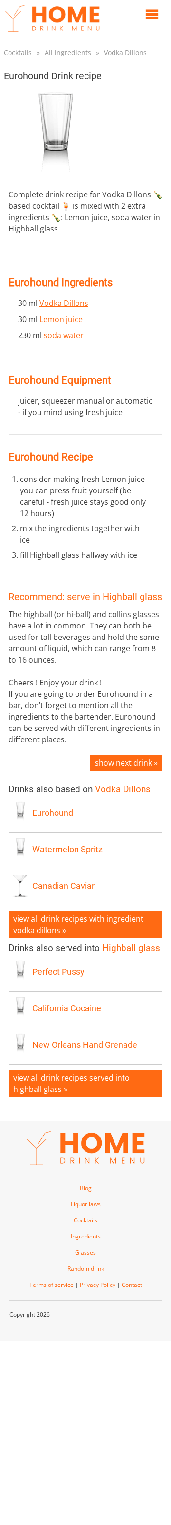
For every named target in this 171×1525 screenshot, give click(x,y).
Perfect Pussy (58, 972)
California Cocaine (66, 1008)
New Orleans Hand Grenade (84, 1045)
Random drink (85, 1269)
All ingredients (68, 52)
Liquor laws (86, 1204)
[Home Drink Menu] (52, 34)
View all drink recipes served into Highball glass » (71, 1083)
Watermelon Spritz (67, 849)
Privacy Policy (97, 1285)
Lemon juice (61, 319)
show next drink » (126, 763)
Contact (132, 1285)
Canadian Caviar (63, 886)
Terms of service (51, 1285)
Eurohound (52, 813)
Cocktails (18, 52)
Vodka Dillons (125, 52)
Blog (86, 1188)
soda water (64, 335)
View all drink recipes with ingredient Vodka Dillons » (78, 924)
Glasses (85, 1252)
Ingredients (86, 1236)
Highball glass (132, 596)
